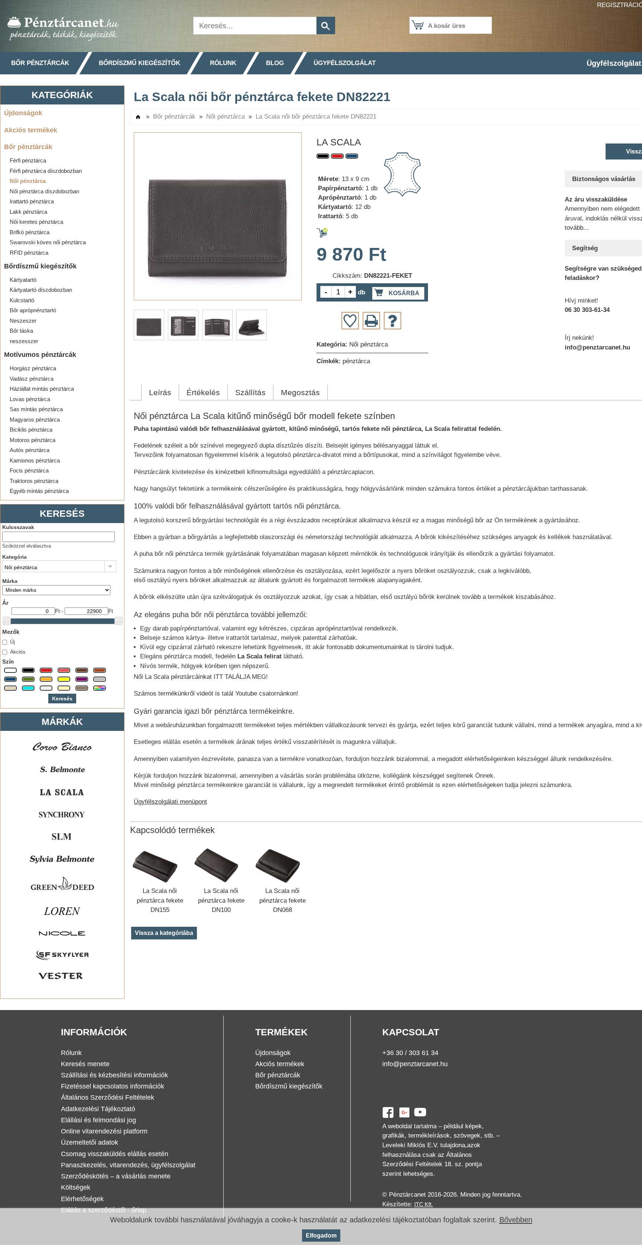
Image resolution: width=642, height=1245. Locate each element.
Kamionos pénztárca (35, 460)
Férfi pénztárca (28, 160)
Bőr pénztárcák (40, 63)
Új (12, 642)
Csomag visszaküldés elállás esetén (114, 1154)
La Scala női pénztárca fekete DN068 (282, 900)
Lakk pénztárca (28, 212)
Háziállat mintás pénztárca (42, 389)
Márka (9, 581)
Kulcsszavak (18, 527)
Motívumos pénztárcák (40, 354)
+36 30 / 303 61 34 (410, 1053)
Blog (275, 63)
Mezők (10, 632)
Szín (8, 661)
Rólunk (223, 63)
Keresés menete (85, 1064)
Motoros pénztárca (32, 440)
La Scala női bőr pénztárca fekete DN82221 (316, 116)
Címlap (138, 117)
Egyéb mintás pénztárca (39, 491)
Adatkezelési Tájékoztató (98, 1109)
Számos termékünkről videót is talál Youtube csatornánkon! (216, 693)
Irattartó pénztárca (32, 201)
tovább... (577, 227)
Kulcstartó (22, 300)
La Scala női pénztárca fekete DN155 (160, 900)
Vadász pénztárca (32, 378)
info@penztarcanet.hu (415, 1064)
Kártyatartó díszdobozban (41, 290)
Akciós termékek (30, 130)
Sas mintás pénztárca (36, 409)
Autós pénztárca (29, 450)
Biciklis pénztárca (31, 429)
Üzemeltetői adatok (89, 1142)
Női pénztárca (28, 181)
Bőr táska (21, 331)
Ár (5, 603)
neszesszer (24, 341)
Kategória (14, 557)
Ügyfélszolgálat (345, 63)
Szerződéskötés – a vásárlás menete (116, 1176)
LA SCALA (339, 142)
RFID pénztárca (29, 252)
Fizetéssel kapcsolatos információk (112, 1086)
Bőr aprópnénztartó (33, 310)
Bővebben (515, 1220)
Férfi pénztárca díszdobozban (46, 171)
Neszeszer (23, 320)
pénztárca (356, 361)
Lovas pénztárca (30, 399)
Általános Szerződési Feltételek (107, 1097)
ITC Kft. (423, 1204)
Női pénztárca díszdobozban (44, 191)
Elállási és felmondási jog (98, 1120)
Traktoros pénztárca (34, 481)
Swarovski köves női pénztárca (48, 242)
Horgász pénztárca (33, 368)
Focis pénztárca (29, 470)
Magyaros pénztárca (35, 419)
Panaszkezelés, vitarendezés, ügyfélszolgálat (128, 1165)
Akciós (17, 652)
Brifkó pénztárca (29, 232)
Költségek (75, 1187)
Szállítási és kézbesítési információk (114, 1075)
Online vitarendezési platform (104, 1131)
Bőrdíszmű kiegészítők (139, 63)
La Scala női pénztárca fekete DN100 (221, 900)
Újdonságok (23, 113)
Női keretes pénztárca (36, 222)
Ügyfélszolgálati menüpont (170, 801)
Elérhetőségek (82, 1199)
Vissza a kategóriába (164, 933)
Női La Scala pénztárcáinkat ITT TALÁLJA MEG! (201, 676)
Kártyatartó (23, 280)
